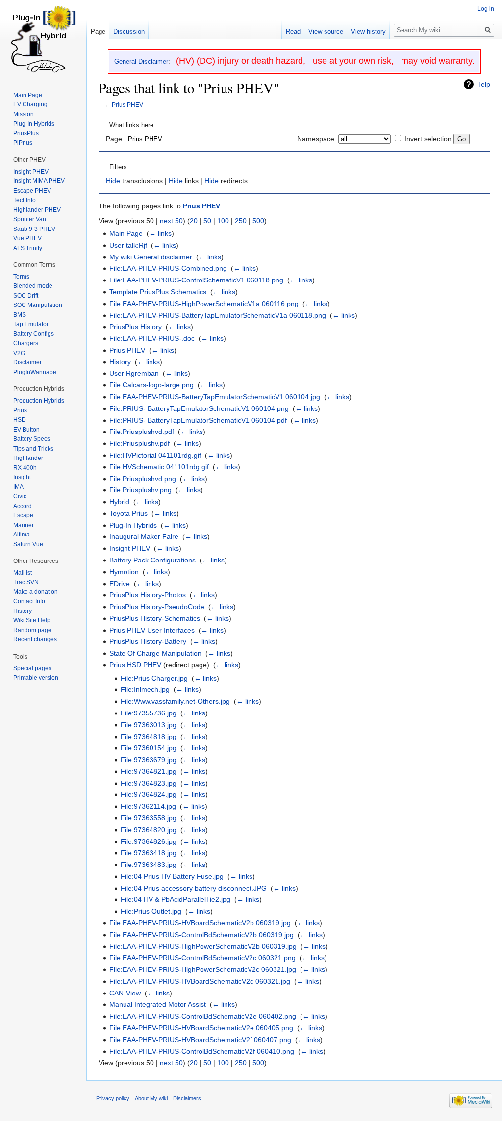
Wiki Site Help (31, 620)
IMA (18, 487)
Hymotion (124, 572)
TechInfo (24, 200)
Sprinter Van (29, 219)
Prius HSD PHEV (135, 665)
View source (325, 31)
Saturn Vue (28, 544)
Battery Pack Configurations (152, 560)
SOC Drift (25, 295)
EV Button (26, 429)
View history (368, 31)
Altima (21, 534)
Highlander (28, 458)
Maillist (22, 572)
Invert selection (428, 139)
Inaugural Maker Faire (143, 536)
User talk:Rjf (128, 245)
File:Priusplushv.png (140, 490)
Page (98, 31)
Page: (115, 139)
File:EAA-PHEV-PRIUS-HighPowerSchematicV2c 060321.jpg (202, 969)
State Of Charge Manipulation (155, 653)
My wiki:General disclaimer (150, 257)
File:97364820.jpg (148, 830)
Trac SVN (26, 582)
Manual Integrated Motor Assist (157, 1004)
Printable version (35, 677)
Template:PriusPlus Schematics (157, 292)
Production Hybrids (38, 400)
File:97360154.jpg (148, 748)
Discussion (129, 31)
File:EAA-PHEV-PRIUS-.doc (152, 338)
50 (207, 221)
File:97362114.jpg (148, 806)
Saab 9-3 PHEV (34, 229)
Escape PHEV (32, 190)
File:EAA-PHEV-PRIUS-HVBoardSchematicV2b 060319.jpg (200, 923)
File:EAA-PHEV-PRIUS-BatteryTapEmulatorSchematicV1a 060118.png (217, 315)
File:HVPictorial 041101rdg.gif (155, 455)
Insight (22, 477)
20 (194, 221)
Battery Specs (31, 438)
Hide (113, 181)
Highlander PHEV (37, 209)
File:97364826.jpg (148, 841)
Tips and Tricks (33, 448)
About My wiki (151, 1098)
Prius (20, 410)
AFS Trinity (27, 248)
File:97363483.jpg (148, 864)
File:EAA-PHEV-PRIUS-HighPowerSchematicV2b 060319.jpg (203, 946)
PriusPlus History (135, 327)
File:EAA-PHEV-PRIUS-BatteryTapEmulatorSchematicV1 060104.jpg (214, 397)
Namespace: (316, 139)
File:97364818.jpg (148, 736)
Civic (19, 496)
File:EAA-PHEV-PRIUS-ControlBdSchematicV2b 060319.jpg (201, 935)
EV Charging (30, 104)
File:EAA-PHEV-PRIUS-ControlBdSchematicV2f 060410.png (201, 1051)
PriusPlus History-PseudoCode (156, 607)
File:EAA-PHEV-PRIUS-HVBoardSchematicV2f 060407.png (200, 1040)
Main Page (126, 233)
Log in (485, 8)
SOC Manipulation (37, 305)
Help (483, 84)
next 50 (171, 221)
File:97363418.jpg (148, 853)
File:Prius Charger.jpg (154, 678)
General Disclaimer (141, 61)
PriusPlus (26, 133)
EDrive (119, 583)
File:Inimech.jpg (145, 689)
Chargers (25, 343)
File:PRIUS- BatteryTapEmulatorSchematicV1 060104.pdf (198, 420)
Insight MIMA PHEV (39, 181)
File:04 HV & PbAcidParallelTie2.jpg (175, 899)
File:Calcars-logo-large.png (151, 385)
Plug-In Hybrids (133, 525)
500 (258, 221)
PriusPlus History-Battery (147, 641)
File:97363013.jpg (148, 725)
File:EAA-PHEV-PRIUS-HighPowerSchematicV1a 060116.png (204, 303)
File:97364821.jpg (148, 771)
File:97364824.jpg (148, 794)
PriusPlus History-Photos (147, 595)
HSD (19, 419)
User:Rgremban (134, 373)
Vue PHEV (27, 238)
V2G (19, 353)
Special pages (32, 668)
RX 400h (25, 467)
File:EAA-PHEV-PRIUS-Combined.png (168, 268)
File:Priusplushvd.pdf (141, 431)
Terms (21, 276)
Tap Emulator (31, 324)
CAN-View (125, 993)
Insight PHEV (129, 548)
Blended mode (32, 285)
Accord (22, 506)
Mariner (23, 525)
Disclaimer (27, 362)
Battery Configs (33, 334)
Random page (32, 630)
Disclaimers (187, 1098)
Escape (23, 515)
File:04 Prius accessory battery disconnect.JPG (194, 888)
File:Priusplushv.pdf (139, 443)
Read (293, 31)
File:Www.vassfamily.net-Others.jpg (175, 701)
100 (223, 221)
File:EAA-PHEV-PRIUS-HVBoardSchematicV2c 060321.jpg (199, 981)
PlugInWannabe (34, 372)
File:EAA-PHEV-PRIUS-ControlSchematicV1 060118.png (196, 280)
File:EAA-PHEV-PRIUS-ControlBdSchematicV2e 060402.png (202, 1016)
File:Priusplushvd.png (142, 479)
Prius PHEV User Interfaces (152, 630)
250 (241, 221)
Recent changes (35, 639)
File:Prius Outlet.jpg (151, 911)
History (120, 362)
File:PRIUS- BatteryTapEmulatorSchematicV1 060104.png (199, 408)
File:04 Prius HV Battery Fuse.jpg (172, 876)
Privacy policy (112, 1098)
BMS (19, 314)
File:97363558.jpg (148, 818)
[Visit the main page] (43, 39)
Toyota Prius (128, 513)
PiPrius (22, 142)
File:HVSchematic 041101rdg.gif (159, 467)
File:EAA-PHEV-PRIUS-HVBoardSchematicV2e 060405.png (201, 1028)
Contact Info (29, 601)
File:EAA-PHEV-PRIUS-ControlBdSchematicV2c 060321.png (202, 958)
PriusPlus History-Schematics (154, 618)
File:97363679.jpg (148, 760)
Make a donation (35, 591)
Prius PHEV (127, 105)
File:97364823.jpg (148, 783)
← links (160, 233)
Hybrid (119, 502)
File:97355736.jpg (148, 713)
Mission (23, 114)
